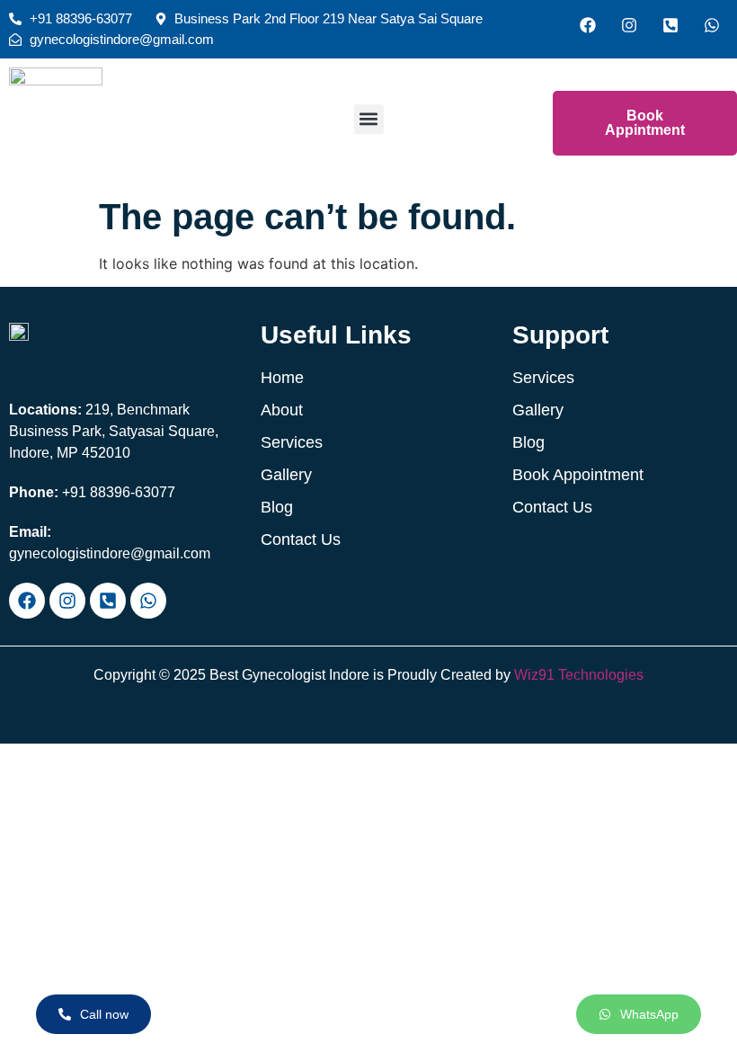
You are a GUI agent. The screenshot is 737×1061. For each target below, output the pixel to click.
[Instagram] (629, 25)
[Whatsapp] (712, 25)
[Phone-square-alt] (670, 25)
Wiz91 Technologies (579, 674)
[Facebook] (588, 25)
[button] (369, 119)
